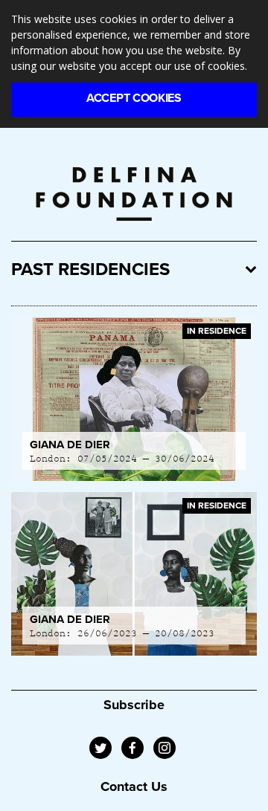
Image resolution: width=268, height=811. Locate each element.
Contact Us (134, 786)
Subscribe (134, 705)
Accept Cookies (134, 98)
